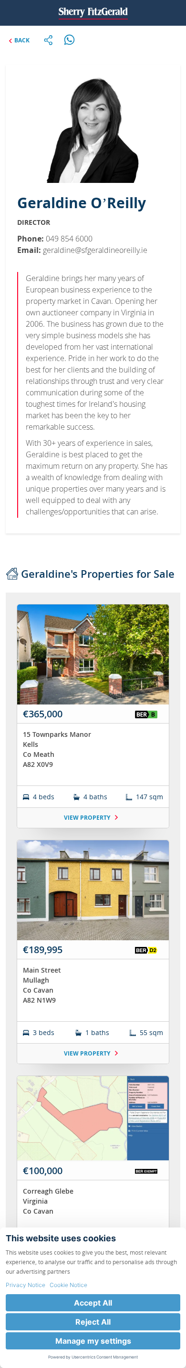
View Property (88, 818)
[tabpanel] (93, 956)
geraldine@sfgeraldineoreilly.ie (95, 250)
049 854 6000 (69, 238)
